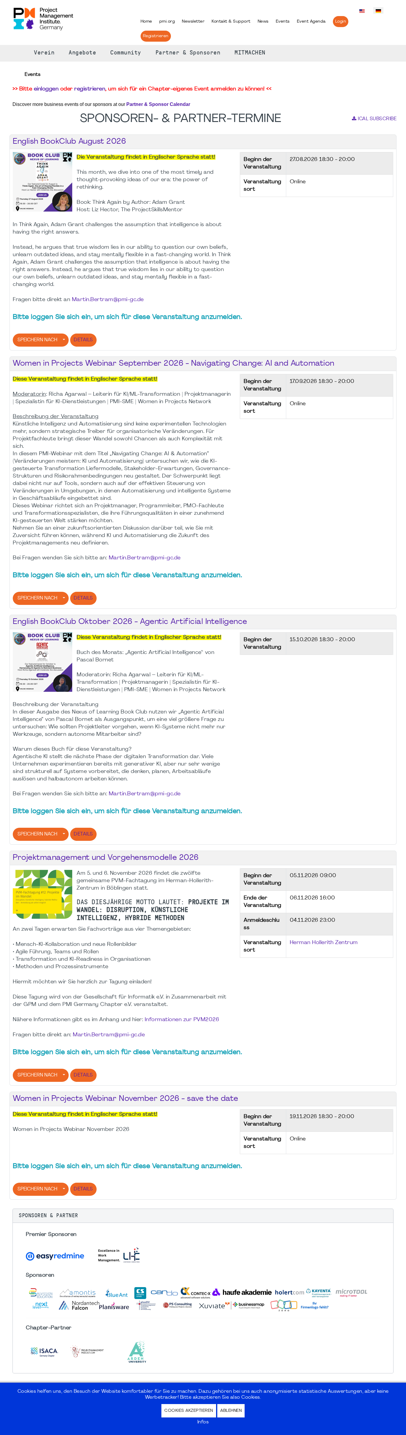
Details (83, 340)
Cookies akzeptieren (188, 1411)
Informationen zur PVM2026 (182, 1019)
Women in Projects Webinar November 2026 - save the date (125, 1099)
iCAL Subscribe (377, 119)
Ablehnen (231, 1411)
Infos (203, 1422)
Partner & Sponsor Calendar (158, 104)
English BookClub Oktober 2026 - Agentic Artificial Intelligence (130, 622)
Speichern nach (37, 340)
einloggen (46, 89)
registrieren (89, 89)
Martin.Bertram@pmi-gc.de (108, 299)
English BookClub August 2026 (69, 142)
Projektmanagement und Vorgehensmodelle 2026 (106, 858)
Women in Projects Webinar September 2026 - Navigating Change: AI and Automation (173, 364)
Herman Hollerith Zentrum (324, 942)
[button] (203, 1216)
